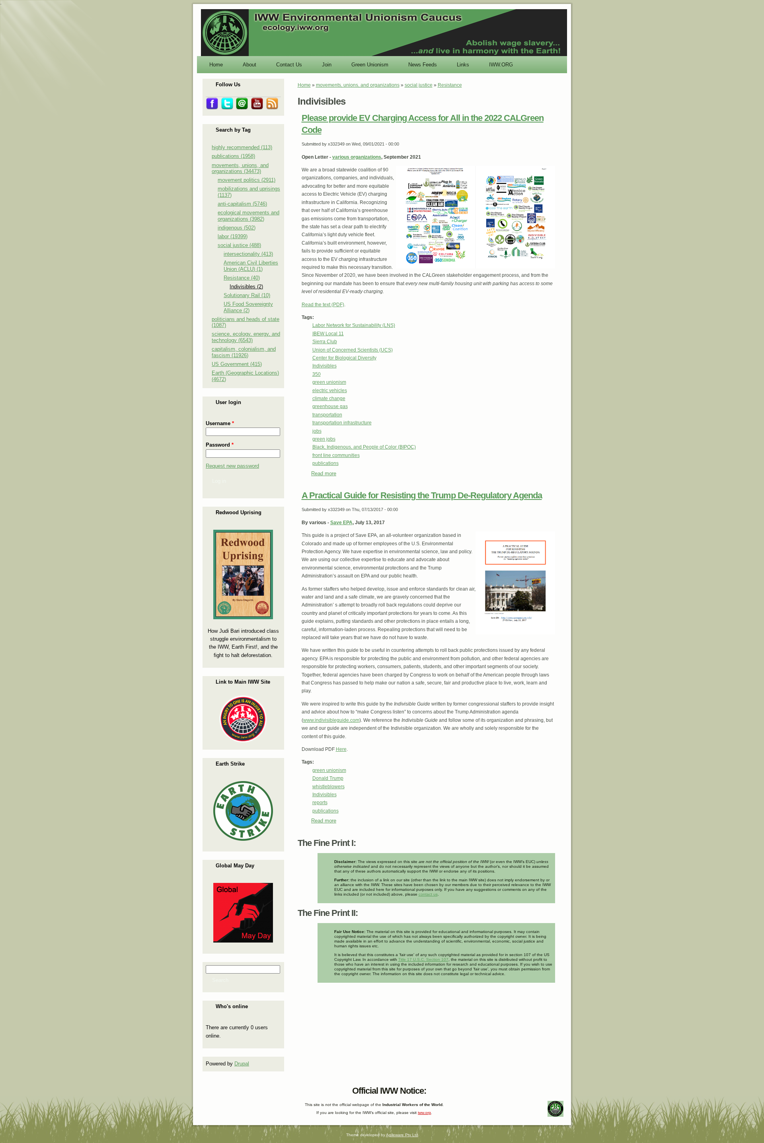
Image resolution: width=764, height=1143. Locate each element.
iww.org (424, 1112)
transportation (327, 415)
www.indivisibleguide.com (331, 720)
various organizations (356, 157)
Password (220, 445)
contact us (428, 894)
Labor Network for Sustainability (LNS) (353, 325)
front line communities (336, 455)
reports (319, 802)
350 (316, 374)
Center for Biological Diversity (344, 358)
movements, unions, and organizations (358, 85)
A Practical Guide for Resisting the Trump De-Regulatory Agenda (422, 495)
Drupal (241, 1064)
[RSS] (207, 1089)
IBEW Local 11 (328, 333)
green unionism (329, 382)
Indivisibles (324, 366)
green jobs (323, 439)
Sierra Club (324, 341)
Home (304, 85)
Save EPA (341, 522)
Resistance (450, 85)
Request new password (232, 466)
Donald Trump (327, 778)
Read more (323, 473)
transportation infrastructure (342, 423)
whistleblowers (328, 786)
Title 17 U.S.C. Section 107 (423, 959)
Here (341, 749)
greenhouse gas (330, 406)
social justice (419, 85)
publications (325, 463)
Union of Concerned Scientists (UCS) (352, 350)
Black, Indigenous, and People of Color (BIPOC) (364, 447)
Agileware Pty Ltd (402, 1135)
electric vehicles (329, 390)
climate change (328, 398)
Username (220, 423)
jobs (317, 431)
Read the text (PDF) (323, 304)
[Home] (384, 55)
